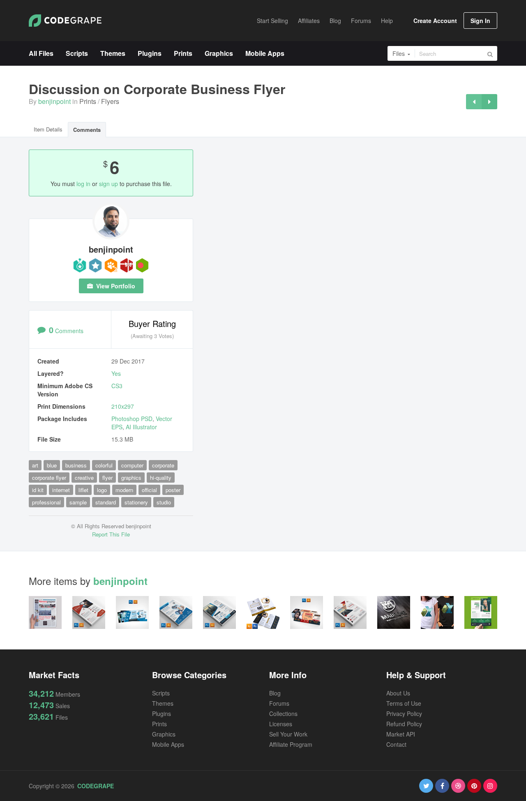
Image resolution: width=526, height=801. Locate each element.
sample (78, 502)
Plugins (161, 713)
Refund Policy (404, 724)
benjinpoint (54, 101)
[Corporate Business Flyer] (489, 101)
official (149, 490)
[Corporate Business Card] (474, 101)
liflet (83, 490)
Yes (116, 373)
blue (52, 465)
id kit (38, 490)
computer (132, 465)
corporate (163, 465)
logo (102, 490)
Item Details (48, 129)
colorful (104, 465)
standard (105, 502)
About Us (398, 693)
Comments (87, 130)
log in (83, 184)
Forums (279, 703)
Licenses (280, 724)
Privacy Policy (404, 713)
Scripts (161, 693)
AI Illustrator (141, 427)
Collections (283, 713)
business (76, 465)
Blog (275, 693)
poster (173, 490)
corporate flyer (49, 477)
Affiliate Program (290, 744)
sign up (108, 184)
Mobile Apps (168, 744)
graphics (131, 477)
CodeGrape (95, 786)
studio (164, 502)
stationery (136, 502)
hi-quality (160, 477)
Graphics (163, 734)
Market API (400, 734)
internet (61, 490)
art (35, 465)
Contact (396, 744)
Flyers (110, 101)
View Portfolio (115, 286)
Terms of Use (403, 703)
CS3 (116, 386)
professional (46, 502)
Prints (87, 101)
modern (124, 490)
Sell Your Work (288, 734)
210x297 (122, 406)
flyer (107, 477)
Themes (162, 703)
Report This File (111, 534)
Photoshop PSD (131, 418)
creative (84, 477)
